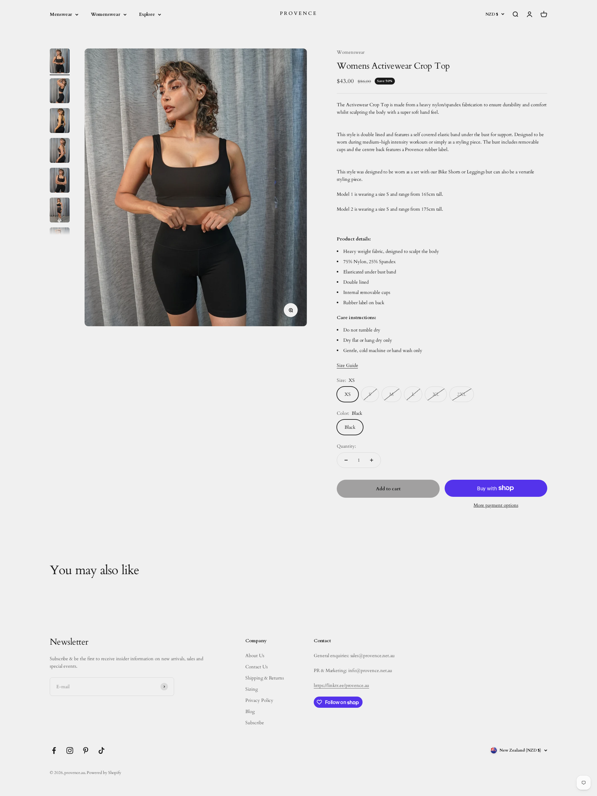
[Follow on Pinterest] (85, 750)
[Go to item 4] (60, 151)
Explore (147, 14)
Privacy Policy (259, 700)
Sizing (251, 689)
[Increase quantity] (372, 460)
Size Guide (347, 365)
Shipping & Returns (264, 678)
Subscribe (254, 723)
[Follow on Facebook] (54, 750)
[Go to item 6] (60, 211)
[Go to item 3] (60, 121)
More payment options (496, 505)
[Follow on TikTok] (101, 750)
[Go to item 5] (60, 181)
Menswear (61, 14)
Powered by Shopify (104, 772)
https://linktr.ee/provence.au (341, 685)
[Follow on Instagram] (70, 750)
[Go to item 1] (60, 61)
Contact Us (256, 667)
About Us (254, 655)
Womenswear (105, 14)
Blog (250, 711)
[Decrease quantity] (346, 460)
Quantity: (346, 446)
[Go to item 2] (60, 91)
